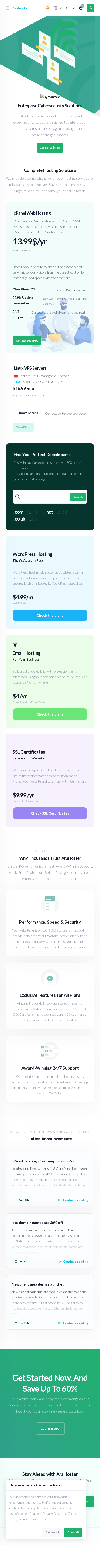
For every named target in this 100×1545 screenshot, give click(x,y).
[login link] (90, 8)
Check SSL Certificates (50, 813)
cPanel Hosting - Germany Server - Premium (46, 1161)
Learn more (50, 1428)
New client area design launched (38, 1284)
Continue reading (75, 1200)
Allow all (73, 1532)
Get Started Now (50, 147)
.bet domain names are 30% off (37, 1222)
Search (78, 497)
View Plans (23, 427)
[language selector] (58, 8)
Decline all (52, 1532)
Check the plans (50, 615)
